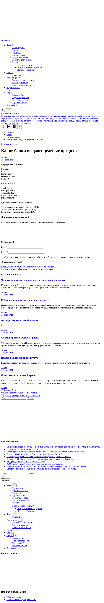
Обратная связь (13, 597)
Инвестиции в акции (21, 85)
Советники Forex (20, 100)
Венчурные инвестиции (23, 80)
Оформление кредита (22, 65)
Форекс (9, 93)
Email (4, 252)
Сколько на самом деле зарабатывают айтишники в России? (34, 454)
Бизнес (9, 72)
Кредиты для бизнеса (22, 60)
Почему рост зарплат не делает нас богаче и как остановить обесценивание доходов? (45, 452)
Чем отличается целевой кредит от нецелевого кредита (33, 280)
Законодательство (20, 82)
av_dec (4, 157)
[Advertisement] (52, 20)
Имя (4, 247)
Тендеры (10, 90)
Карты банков (18, 55)
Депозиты (16, 52)
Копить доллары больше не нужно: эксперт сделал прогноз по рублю (38, 456)
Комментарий (8, 242)
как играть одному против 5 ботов (22, 449)
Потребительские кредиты (29, 67)
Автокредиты (18, 47)
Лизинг (15, 62)
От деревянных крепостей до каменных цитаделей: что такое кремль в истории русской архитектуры (53, 447)
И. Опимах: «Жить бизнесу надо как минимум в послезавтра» (35, 464)
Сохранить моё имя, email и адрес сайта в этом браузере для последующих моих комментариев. (48, 257)
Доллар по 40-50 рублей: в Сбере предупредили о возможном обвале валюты (42, 459)
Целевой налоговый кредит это (19, 357)
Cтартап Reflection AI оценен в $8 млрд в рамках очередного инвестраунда (41, 469)
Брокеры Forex (18, 95)
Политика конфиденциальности (21, 599)
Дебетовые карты (20, 50)
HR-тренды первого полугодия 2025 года (25, 461)
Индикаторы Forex (20, 97)
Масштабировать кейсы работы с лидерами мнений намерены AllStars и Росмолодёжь (46, 466)
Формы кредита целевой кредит (20, 337)
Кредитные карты (20, 57)
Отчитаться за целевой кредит (19, 375)
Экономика (11, 105)
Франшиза (17, 75)
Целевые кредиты (25, 70)
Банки (9, 45)
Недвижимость (13, 87)
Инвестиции (12, 78)
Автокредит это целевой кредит (19, 320)
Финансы (5, 40)
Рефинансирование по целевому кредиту (25, 300)
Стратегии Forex (19, 102)
